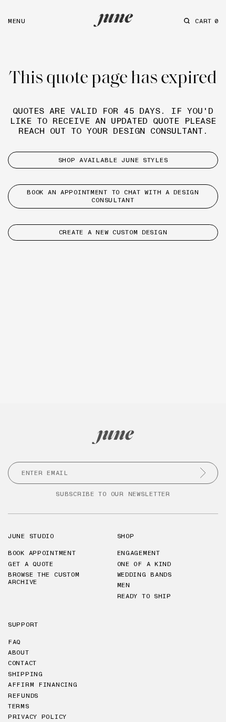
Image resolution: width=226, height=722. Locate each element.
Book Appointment (42, 552)
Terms (18, 706)
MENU (17, 20)
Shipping (25, 673)
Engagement (138, 552)
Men (123, 584)
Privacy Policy (37, 716)
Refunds (23, 695)
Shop (126, 535)
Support (23, 624)
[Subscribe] (203, 473)
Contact (22, 662)
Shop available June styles (113, 159)
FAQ (14, 641)
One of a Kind (144, 563)
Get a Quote (31, 563)
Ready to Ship (144, 595)
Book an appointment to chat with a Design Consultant (113, 196)
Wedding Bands (144, 574)
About (18, 652)
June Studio (31, 535)
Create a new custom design (113, 232)
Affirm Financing (43, 684)
